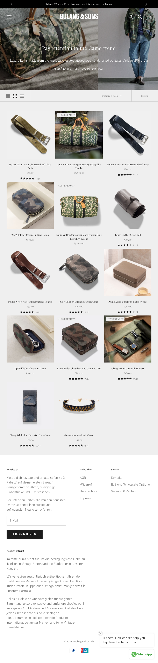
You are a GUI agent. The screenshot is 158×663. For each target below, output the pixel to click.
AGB (83, 477)
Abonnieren (25, 534)
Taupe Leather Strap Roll (128, 234)
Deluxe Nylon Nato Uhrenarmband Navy (128, 164)
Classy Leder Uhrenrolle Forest (128, 368)
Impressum (87, 498)
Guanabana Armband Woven (78, 435)
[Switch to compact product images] (22, 95)
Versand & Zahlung (124, 491)
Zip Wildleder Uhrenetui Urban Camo (79, 301)
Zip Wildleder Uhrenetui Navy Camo (30, 234)
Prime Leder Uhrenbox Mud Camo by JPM (79, 368)
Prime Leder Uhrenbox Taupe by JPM (127, 301)
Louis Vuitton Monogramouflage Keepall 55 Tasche (79, 166)
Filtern (145, 95)
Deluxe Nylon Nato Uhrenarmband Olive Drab (30, 166)
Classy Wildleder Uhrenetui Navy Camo (30, 435)
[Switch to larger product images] (8, 95)
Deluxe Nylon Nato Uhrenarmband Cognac (30, 301)
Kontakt (116, 477)
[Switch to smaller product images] (15, 95)
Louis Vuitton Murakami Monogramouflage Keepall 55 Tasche (79, 236)
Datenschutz (88, 491)
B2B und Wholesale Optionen (131, 484)
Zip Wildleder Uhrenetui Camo (30, 368)
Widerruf (86, 484)
